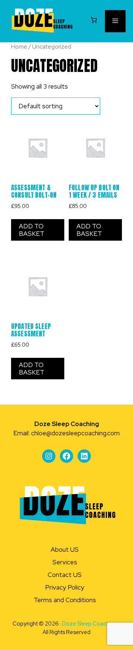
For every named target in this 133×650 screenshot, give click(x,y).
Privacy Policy (64, 587)
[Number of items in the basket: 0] (94, 20)
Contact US (65, 575)
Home (19, 46)
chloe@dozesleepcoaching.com (75, 433)
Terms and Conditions (65, 600)
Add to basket (31, 230)
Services (64, 562)
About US (65, 549)
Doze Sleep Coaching (89, 623)
